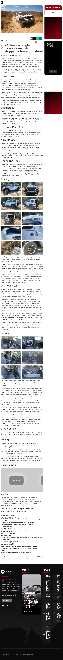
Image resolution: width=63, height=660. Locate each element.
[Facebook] (6, 605)
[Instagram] (10, 605)
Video (32, 592)
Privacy (28, 654)
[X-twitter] (14, 605)
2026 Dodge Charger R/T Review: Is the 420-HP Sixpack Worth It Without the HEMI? (59, 585)
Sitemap (33, 654)
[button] (61, 2)
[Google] (17, 605)
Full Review (4, 40)
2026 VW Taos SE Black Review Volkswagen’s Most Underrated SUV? (59, 610)
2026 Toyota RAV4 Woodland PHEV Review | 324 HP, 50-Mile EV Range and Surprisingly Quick (31, 601)
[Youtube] (3, 605)
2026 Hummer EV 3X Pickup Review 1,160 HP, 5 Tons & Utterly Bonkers (48, 611)
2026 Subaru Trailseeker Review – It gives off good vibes (48, 632)
